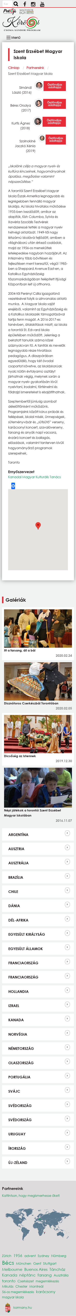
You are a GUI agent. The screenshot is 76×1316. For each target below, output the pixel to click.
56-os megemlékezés (18, 1292)
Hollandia (18, 991)
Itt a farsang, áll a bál (19, 650)
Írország (17, 1148)
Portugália (19, 1077)
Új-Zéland (17, 1162)
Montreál (36, 1286)
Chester (21, 1286)
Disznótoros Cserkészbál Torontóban (31, 703)
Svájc (14, 1091)
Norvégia (17, 1034)
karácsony (45, 1291)
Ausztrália (18, 863)
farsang (44, 1275)
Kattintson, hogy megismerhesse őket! (31, 1195)
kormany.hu (22, 1307)
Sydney (43, 1256)
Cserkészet (25, 1281)
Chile (13, 891)
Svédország (20, 1105)
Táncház (57, 1269)
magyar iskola (13, 1297)
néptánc (27, 1275)
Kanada (16, 1020)
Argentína (18, 834)
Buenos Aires (35, 1269)
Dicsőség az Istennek (20, 756)
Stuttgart (49, 1263)
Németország (21, 1048)
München (23, 1263)
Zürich (6, 1256)
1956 (17, 1255)
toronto (8, 1280)
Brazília (15, 877)
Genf (37, 1263)
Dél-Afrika (18, 920)
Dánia (14, 905)
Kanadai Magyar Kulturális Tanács (34, 477)
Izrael (13, 1005)
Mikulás (7, 1286)
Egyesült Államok (25, 948)
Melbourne (12, 1269)
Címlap (13, 67)
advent (30, 1256)
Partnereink (35, 67)
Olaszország (21, 1063)
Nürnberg (58, 1256)
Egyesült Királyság (26, 934)
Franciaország (23, 963)
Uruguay (17, 1134)
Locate (13, 486)
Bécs (8, 1262)
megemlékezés (47, 1281)
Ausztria (16, 849)
